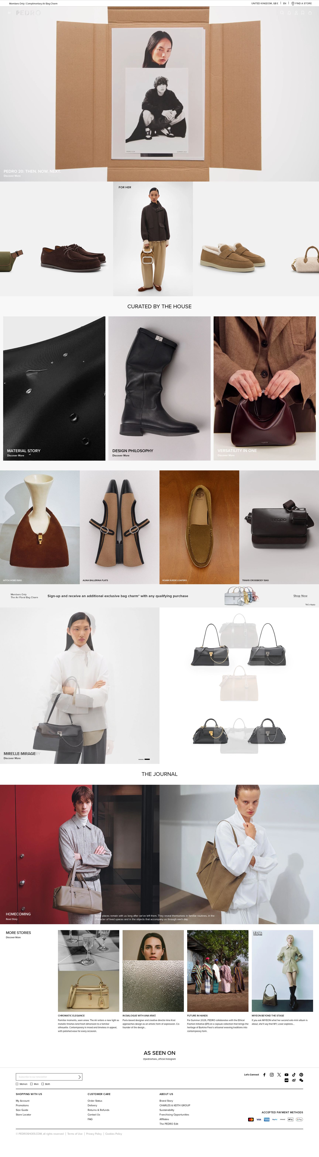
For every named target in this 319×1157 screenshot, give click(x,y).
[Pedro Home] (27, 12)
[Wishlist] (303, 13)
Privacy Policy (94, 1134)
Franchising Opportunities (174, 1114)
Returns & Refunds (98, 1110)
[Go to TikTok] (294, 1075)
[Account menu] (296, 13)
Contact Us (94, 1114)
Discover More (13, 937)
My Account (22, 1101)
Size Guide (22, 1110)
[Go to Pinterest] (301, 1075)
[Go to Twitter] (279, 1075)
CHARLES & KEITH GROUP (175, 1105)
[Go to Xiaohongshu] (286, 1080)
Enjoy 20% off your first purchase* (24, 3)
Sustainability (167, 1110)
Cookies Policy (113, 1134)
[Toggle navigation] (9, 12)
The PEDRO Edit (169, 1124)
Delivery (92, 1105)
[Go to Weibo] (294, 1080)
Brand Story (166, 1101)
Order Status (95, 1101)
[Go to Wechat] (301, 1080)
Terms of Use (75, 1134)
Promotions (22, 1105)
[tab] (141, 759)
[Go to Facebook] (264, 1075)
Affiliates (164, 1119)
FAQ (90, 1119)
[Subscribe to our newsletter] (79, 1077)
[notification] (289, 13)
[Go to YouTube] (286, 1075)
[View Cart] (310, 13)
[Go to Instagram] (272, 1075)
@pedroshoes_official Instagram (159, 1059)
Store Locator (23, 1114)
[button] (261, 3)
